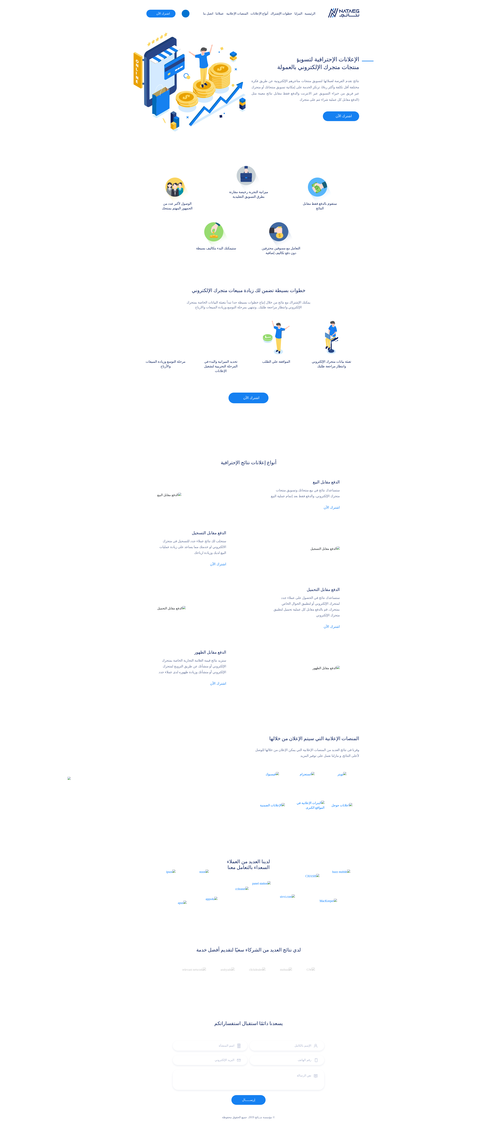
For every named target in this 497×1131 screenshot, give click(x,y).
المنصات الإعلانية (237, 13)
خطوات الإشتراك (281, 13)
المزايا (298, 13)
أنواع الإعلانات (259, 13)
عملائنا (219, 13)
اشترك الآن (163, 13)
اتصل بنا (208, 13)
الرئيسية (310, 13)
